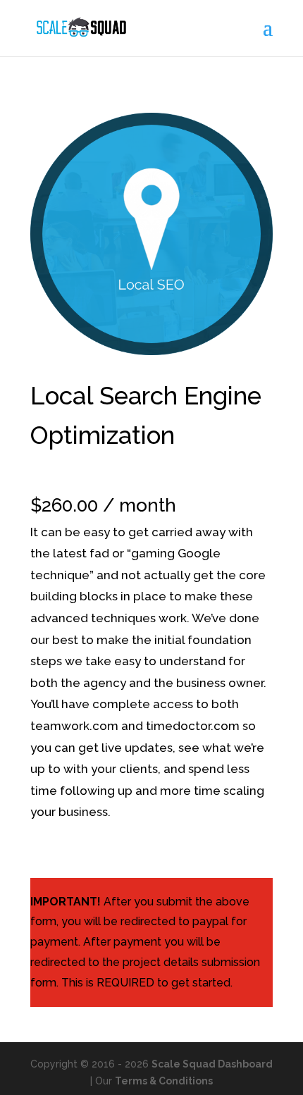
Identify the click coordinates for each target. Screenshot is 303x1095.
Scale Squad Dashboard (212, 1064)
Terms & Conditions (164, 1081)
